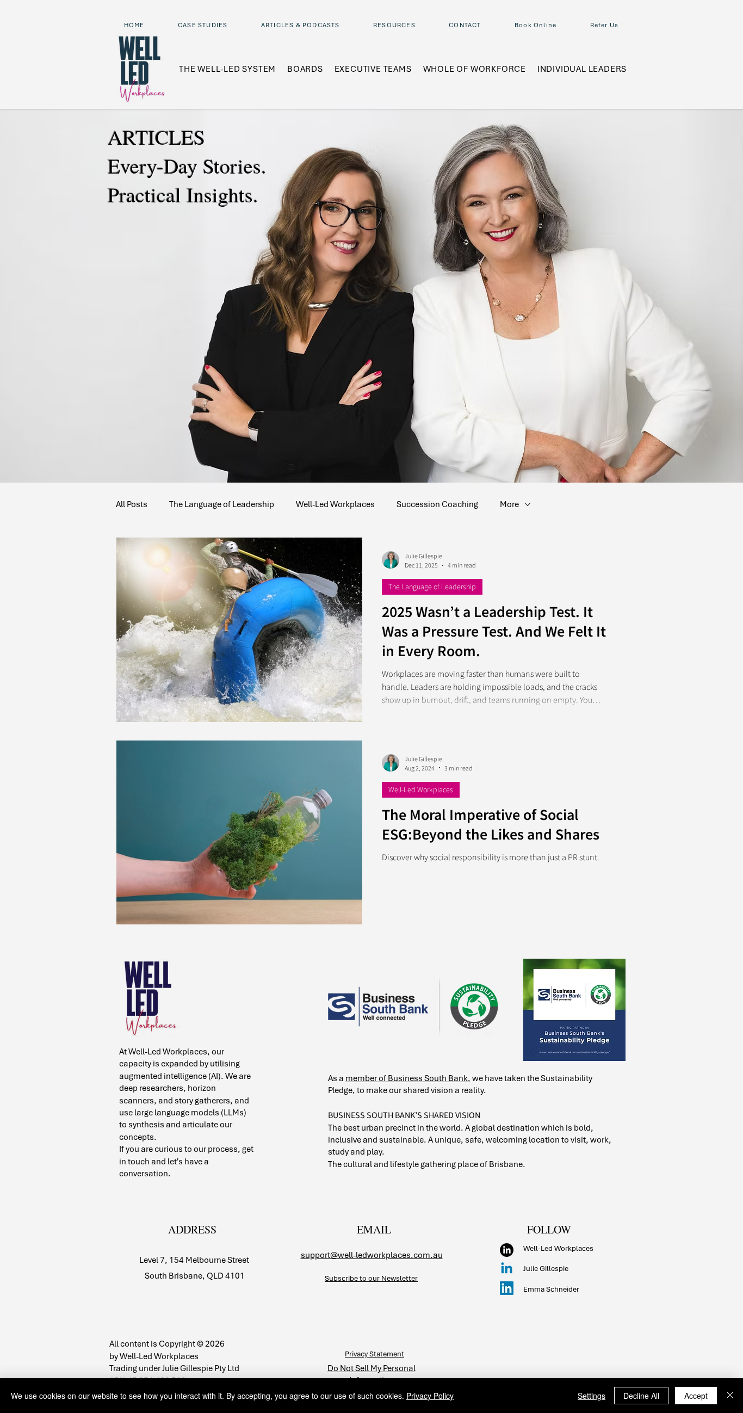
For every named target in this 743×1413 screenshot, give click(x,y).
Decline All (641, 1395)
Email (512, 428)
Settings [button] (591, 1395)
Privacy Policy (430, 1395)
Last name (521, 378)
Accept (696, 1395)
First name (519, 332)
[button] (717, 22)
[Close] (729, 1395)
